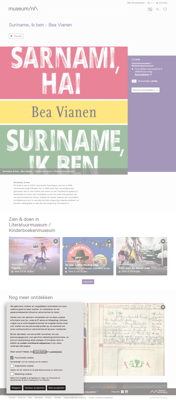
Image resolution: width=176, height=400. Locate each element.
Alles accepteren (56, 388)
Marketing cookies (23, 374)
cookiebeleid (56, 352)
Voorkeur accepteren (34, 388)
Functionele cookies (24, 358)
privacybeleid (39, 352)
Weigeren (16, 388)
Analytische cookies (24, 366)
